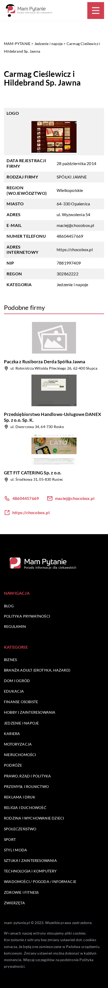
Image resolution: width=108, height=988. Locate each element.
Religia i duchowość (25, 807)
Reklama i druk (19, 797)
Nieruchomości (20, 754)
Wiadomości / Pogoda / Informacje (40, 881)
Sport (10, 839)
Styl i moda (15, 850)
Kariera (12, 733)
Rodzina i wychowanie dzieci (34, 818)
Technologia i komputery (30, 871)
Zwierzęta (14, 903)
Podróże (13, 765)
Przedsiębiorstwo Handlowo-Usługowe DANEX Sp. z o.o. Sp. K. (52, 417)
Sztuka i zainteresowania (30, 860)
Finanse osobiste (21, 701)
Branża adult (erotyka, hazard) (37, 670)
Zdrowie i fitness (21, 892)
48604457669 (70, 236)
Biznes (10, 659)
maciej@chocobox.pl (75, 225)
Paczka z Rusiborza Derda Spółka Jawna (44, 361)
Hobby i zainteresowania (30, 712)
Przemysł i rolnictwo (26, 786)
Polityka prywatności (27, 616)
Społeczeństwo (20, 829)
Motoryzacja (18, 744)
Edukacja (14, 691)
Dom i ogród (17, 680)
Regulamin (15, 626)
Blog (9, 606)
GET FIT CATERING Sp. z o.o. (32, 472)
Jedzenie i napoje (72, 284)
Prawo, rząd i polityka (27, 776)
